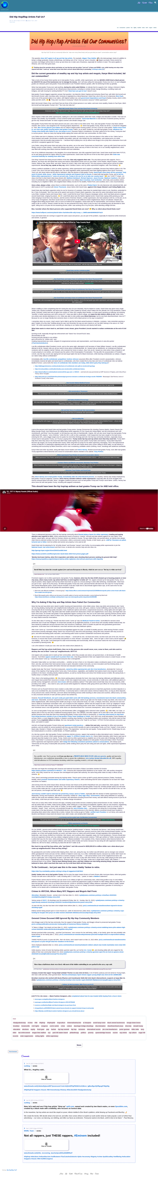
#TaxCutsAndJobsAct (39, 343)
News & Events (78, 1174)
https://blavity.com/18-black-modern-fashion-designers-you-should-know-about (59, 1011)
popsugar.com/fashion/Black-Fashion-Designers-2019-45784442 (55, 1002)
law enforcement (49, 547)
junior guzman (124, 1029)
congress (44, 1026)
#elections (35, 1156)
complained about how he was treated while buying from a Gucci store (96, 996)
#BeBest (97, 876)
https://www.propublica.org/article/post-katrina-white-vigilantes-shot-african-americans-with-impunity (67, 559)
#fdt (36, 1023)
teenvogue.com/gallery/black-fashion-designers (50, 999)
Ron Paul (119, 96)
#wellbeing (117, 1156)
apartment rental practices (74, 725)
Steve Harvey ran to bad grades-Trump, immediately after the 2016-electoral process (64, 477)
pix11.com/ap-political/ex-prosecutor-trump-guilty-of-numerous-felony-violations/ (60, 924)
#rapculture (61, 1023)
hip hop (73, 1029)
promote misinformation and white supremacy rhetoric (60, 779)
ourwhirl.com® (4, 9)
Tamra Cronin (12, 22)
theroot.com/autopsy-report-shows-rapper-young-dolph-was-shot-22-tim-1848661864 (91, 975)
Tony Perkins (98, 451)
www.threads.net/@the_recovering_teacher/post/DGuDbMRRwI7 (48, 1153)
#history (63, 1090)
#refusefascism (45, 1156)
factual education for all (103, 758)
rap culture (133, 1032)
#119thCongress (46, 1159)
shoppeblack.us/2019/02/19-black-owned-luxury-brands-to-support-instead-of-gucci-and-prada (64, 1008)
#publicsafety (108, 1156)
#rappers (37, 1090)
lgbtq (135, 27)
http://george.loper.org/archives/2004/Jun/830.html (49, 550)
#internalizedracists (74, 1023)
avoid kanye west (99, 1023)
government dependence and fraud (93, 98)
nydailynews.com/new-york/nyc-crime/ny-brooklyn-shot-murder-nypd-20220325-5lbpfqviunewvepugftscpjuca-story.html (78, 980)
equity (33, 1029)
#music (43, 1090)
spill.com (70, 1106)
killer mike (135, 1029)
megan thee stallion (39, 1032)
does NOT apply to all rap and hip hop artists (56, 58)
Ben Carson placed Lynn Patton (49, 127)
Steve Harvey (82, 450)
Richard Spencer (87, 178)
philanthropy (74, 1032)
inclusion (82, 1029)
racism (115, 1032)
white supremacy (52, 1036)
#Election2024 (72, 1090)
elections (25, 1029)
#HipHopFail (28, 1090)
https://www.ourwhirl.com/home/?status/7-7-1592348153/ (48, 765)
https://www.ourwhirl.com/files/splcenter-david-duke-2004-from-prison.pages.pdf (60, 554)
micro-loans (62, 682)
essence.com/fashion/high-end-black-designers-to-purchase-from (55, 1005)
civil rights (35, 1026)
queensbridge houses (103, 1032)
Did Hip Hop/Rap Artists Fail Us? (27, 17)
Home (61, 1174)
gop (47, 1029)
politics (83, 1032)
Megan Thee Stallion (89, 58)
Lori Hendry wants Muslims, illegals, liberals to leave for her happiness (77, 825)
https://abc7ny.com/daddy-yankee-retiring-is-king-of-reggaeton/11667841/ (57, 871)
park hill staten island (60, 1032)
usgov (150, 27)
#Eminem (80, 1135)
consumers (122, 27)
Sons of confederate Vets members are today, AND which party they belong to (81, 363)
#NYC (45, 900)
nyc (49, 1032)
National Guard (37, 547)
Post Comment (13, 1051)
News (150, 3)
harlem (53, 1029)
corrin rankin (54, 1026)
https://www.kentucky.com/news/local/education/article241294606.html (77, 112)
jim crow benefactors (110, 1029)
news (143, 27)
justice (128, 27)
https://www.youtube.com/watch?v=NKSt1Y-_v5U (49, 770)
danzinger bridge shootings (83, 1026)
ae (117, 27)
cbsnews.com (89, 283)
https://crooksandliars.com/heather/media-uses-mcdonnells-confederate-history (60, 369)
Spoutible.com (121, 1106)
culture (69, 1026)
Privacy (86, 1174)
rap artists (123, 1032)
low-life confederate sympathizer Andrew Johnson (61, 359)
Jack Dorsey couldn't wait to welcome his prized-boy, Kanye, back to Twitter (58, 794)
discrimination (100, 1026)
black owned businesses (116, 1023)
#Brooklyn (35, 895)
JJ (103, 69)
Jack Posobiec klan (80, 808)
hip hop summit (63, 1029)
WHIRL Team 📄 (30, 1131)
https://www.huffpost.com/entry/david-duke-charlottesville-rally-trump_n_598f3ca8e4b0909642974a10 (67, 212)
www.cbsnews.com (39, 574)
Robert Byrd (92, 185)
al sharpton (87, 1023)
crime (63, 1026)
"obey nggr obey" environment (89, 795)
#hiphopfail (51, 1023)
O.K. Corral (88, 950)
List (139, 3)
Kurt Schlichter (96, 180)
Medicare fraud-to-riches (91, 621)
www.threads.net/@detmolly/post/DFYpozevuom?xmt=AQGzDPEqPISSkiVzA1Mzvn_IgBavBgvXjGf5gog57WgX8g (66, 1086)
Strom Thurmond (60, 187)
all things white (97, 69)
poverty (90, 1032)
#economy (86, 1156)
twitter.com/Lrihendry (108, 820)
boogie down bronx (133, 1023)
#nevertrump (55, 1090)
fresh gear (40, 1029)
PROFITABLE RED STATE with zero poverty (90, 756)
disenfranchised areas (115, 1026)
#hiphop (42, 1023)
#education (126, 1156)
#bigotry (94, 1156)
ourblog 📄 (28, 1066)
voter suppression (26, 1036)
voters (155, 27)
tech (147, 27)
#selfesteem (55, 1156)
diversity (128, 1026)
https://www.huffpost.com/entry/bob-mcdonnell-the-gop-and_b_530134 (57, 372)
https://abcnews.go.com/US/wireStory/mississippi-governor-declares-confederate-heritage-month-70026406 (68, 376)
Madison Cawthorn (111, 178)
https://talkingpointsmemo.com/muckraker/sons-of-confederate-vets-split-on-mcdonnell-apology (65, 366)
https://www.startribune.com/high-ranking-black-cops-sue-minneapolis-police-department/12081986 (66, 597)
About (91, 1174)
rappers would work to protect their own (59, 657)
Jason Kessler (98, 178)
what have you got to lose (77, 91)
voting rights (39, 1036)
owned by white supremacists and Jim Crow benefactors (86, 669)
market (139, 27)
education (16, 1029)
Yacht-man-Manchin (89, 118)
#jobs (80, 1156)
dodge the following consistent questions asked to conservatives (86, 742)
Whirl (144, 3)
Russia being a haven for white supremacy (93, 534)
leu (131, 27)
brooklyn (16, 1026)
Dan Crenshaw (85, 180)
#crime (30, 1023)
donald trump (138, 1026)
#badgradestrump (19, 1023)
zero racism (90, 758)
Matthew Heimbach (73, 178)
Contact (97, 1174)
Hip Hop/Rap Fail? (12, 1170)
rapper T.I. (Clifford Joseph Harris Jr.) (80, 736)
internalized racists (93, 1029)
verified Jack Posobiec (98, 812)
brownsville (25, 1026)
